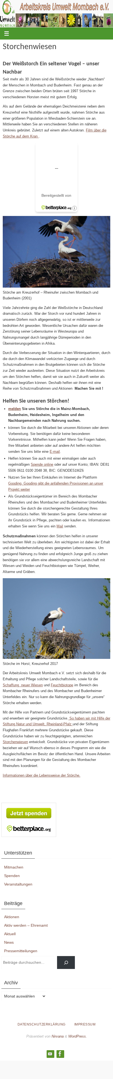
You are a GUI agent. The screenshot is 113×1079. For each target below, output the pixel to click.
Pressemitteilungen (20, 951)
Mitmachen (13, 867)
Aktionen (11, 917)
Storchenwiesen (15, 742)
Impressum (85, 1024)
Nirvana (58, 1036)
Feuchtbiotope (62, 685)
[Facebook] (60, 1053)
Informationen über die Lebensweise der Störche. (41, 775)
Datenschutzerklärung (42, 1024)
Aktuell (10, 934)
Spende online (42, 464)
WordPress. (77, 1036)
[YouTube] (50, 1053)
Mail (59, 526)
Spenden (12, 875)
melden (14, 409)
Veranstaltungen (18, 884)
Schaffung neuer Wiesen (23, 685)
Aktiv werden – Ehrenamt (26, 925)
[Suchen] (66, 962)
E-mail (55, 451)
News (9, 942)
